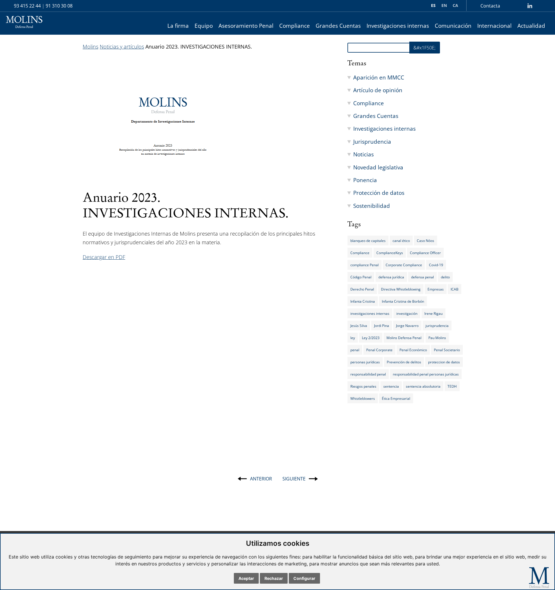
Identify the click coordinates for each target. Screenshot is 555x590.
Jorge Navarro (407, 325)
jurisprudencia (437, 325)
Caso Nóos (425, 240)
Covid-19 (436, 264)
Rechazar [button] (273, 578)
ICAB (454, 289)
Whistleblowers (362, 398)
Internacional (494, 25)
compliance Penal (364, 264)
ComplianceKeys (389, 252)
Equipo (204, 25)
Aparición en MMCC (378, 77)
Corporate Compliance (404, 264)
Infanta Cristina (362, 301)
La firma (178, 25)
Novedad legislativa (378, 167)
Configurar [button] (304, 578)
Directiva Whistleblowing (401, 289)
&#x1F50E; (424, 48)
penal (354, 349)
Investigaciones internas (398, 25)
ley (352, 337)
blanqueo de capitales (368, 240)
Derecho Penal (362, 289)
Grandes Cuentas (338, 25)
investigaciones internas (369, 313)
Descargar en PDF (104, 257)
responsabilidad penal (368, 374)
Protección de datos (378, 193)
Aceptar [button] (246, 578)
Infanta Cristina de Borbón (403, 301)
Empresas (436, 289)
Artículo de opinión (377, 90)
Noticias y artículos (122, 46)
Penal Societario (447, 349)
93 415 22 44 (27, 6)
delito (445, 277)
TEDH (452, 386)
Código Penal (360, 277)
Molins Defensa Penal (403, 337)
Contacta (490, 6)
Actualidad (531, 25)
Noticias (363, 154)
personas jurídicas (365, 362)
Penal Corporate (379, 349)
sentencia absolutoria (423, 386)
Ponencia (365, 180)
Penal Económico (413, 349)
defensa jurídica (391, 277)
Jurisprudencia (372, 141)
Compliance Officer (425, 252)
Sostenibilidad (371, 206)
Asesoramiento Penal (246, 25)
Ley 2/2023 (371, 337)
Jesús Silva (358, 325)
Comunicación (453, 25)
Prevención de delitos (404, 362)
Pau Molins (437, 337)
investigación (406, 313)
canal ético (401, 240)
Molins (90, 46)
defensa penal (422, 277)
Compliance (294, 25)
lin (529, 6)
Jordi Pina (381, 325)
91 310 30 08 (59, 6)
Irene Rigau (433, 313)
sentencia (391, 386)
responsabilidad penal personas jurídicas (426, 374)
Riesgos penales (363, 386)
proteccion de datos (444, 362)
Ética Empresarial (396, 398)
